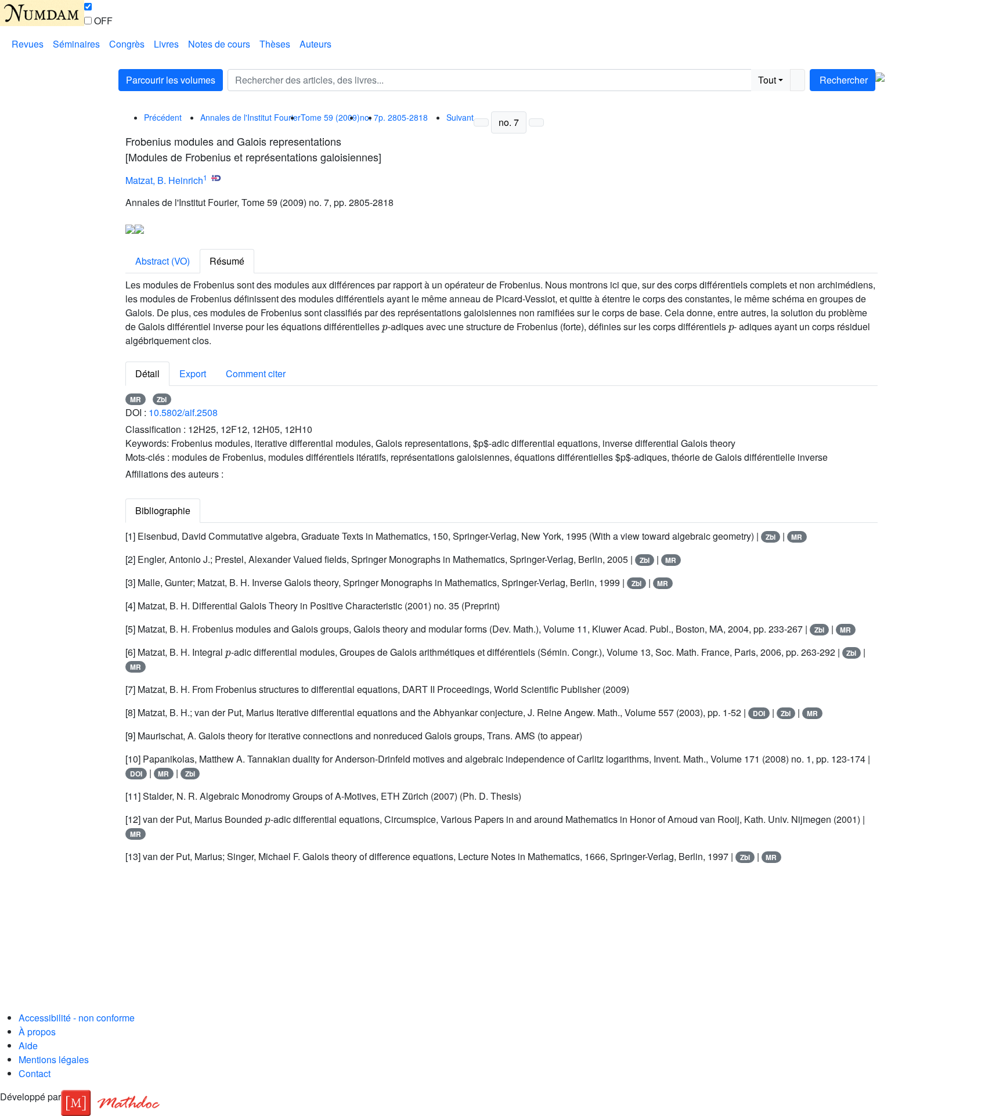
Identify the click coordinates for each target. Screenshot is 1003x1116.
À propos (37, 1031)
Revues (28, 43)
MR (135, 399)
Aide (28, 1045)
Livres (166, 43)
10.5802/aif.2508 (183, 412)
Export (192, 373)
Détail (147, 373)
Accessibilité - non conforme (77, 1017)
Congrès (127, 43)
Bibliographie (162, 510)
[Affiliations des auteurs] (229, 182)
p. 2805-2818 (403, 117)
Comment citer (256, 373)
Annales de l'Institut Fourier (250, 117)
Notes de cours (219, 43)
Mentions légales (54, 1059)
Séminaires (76, 43)
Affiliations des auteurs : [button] (174, 474)
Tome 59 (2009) (330, 117)
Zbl (162, 399)
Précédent (163, 117)
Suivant (460, 117)
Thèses (274, 43)
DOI (759, 713)
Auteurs (315, 43)
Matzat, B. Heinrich (164, 180)
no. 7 (509, 122)
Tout (767, 79)
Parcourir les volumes (170, 79)
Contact (34, 1073)
